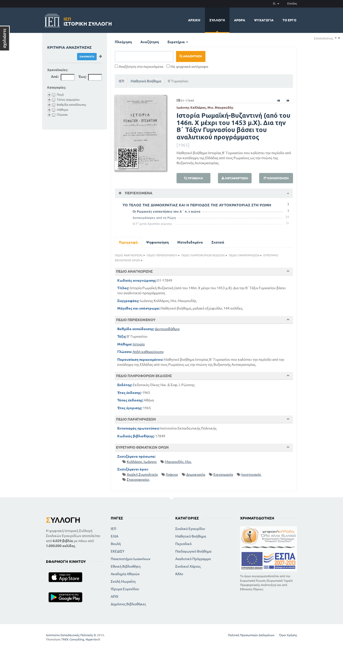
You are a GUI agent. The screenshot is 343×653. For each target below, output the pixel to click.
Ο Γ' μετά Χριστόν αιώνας (152, 223)
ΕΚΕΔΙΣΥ (117, 551)
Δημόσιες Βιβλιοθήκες (128, 604)
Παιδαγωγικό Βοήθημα (193, 551)
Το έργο (289, 20)
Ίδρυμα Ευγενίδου (125, 589)
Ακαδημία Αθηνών (125, 574)
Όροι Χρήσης (288, 635)
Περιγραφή (128, 242)
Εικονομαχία (223, 474)
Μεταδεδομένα (190, 242)
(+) (335, 38)
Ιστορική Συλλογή (88, 20)
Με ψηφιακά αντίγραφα (189, 67)
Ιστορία (139, 344)
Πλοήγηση (123, 42)
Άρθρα (239, 20)
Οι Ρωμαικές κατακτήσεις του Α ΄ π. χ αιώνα (166, 211)
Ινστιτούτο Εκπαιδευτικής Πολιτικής (69, 635)
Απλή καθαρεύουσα (148, 352)
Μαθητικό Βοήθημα (146, 81)
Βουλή (116, 544)
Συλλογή (217, 20)
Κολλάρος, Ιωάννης (142, 462)
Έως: (82, 77)
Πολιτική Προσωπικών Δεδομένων (251, 635)
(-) (339, 38)
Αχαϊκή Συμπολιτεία (142, 474)
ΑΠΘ (114, 597)
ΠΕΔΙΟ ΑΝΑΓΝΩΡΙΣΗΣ (129, 255)
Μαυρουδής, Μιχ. (178, 462)
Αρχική (194, 20)
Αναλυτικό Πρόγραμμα (193, 559)
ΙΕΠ (121, 81)
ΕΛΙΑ (114, 536)
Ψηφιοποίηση (157, 242)
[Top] (288, 271)
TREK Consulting (72, 639)
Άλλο (179, 574)
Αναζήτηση (149, 42)
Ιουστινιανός (251, 474)
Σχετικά (217, 242)
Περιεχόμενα (138, 193)
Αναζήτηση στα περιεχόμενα (140, 67)
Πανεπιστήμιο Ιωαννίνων (130, 559)
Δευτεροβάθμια (167, 329)
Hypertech (93, 639)
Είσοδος (292, 3)
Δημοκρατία (195, 474)
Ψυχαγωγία (263, 20)
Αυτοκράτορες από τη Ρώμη (154, 217)
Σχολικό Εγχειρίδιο (190, 529)
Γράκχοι (172, 474)
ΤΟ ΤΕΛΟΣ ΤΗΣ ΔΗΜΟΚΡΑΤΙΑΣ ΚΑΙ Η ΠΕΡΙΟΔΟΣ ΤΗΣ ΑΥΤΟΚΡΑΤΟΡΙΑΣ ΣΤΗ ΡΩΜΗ (197, 205)
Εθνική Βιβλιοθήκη (126, 566)
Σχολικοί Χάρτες (188, 566)
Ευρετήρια (176, 42)
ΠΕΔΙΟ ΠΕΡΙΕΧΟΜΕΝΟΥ (162, 255)
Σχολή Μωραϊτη (123, 581)
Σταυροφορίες (138, 480)
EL (275, 3)
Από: (55, 77)
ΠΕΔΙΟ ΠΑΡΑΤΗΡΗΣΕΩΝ (244, 255)
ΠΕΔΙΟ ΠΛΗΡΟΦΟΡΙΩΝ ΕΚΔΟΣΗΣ (203, 255)
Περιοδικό (183, 544)
